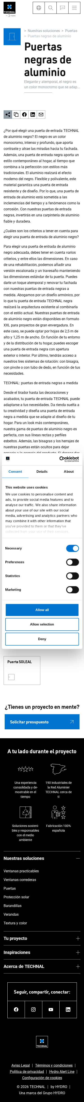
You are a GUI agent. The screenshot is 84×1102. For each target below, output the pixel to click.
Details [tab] (42, 471)
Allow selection (42, 624)
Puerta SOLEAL (19, 662)
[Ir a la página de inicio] (9, 9)
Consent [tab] (15, 471)
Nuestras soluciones (44, 31)
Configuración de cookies (42, 1078)
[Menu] (74, 8)
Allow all (42, 610)
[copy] (16, 114)
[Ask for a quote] (62, 8)
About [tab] (69, 471)
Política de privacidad (27, 1072)
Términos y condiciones (54, 1065)
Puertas (71, 31)
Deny (42, 639)
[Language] (39, 8)
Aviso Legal (20, 1065)
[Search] (50, 8)
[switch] (72, 562)
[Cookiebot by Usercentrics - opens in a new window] (60, 459)
